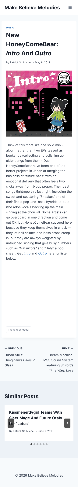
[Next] (67, 423)
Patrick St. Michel (20, 62)
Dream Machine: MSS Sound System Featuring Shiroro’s (58, 359)
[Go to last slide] (11, 423)
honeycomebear (18, 329)
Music (10, 27)
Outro (42, 253)
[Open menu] (69, 7)
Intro (27, 253)
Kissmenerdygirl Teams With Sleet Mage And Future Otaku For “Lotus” (36, 418)
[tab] (31, 444)
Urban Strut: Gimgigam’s (20, 357)
